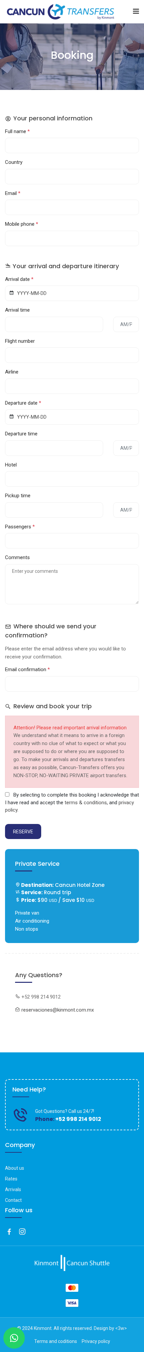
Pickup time (17, 496)
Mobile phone (21, 224)
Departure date (23, 403)
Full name (17, 131)
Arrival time (17, 310)
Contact (13, 1200)
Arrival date (19, 279)
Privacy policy (96, 1341)
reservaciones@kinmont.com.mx (57, 1010)
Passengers (20, 527)
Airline (11, 372)
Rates (11, 1178)
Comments (17, 557)
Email (12, 193)
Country (13, 162)
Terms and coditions (55, 1341)
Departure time (21, 434)
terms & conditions (86, 803)
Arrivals (13, 1189)
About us (14, 1168)
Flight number (20, 341)
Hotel (11, 465)
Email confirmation (27, 669)
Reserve (23, 831)
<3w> (121, 1328)
